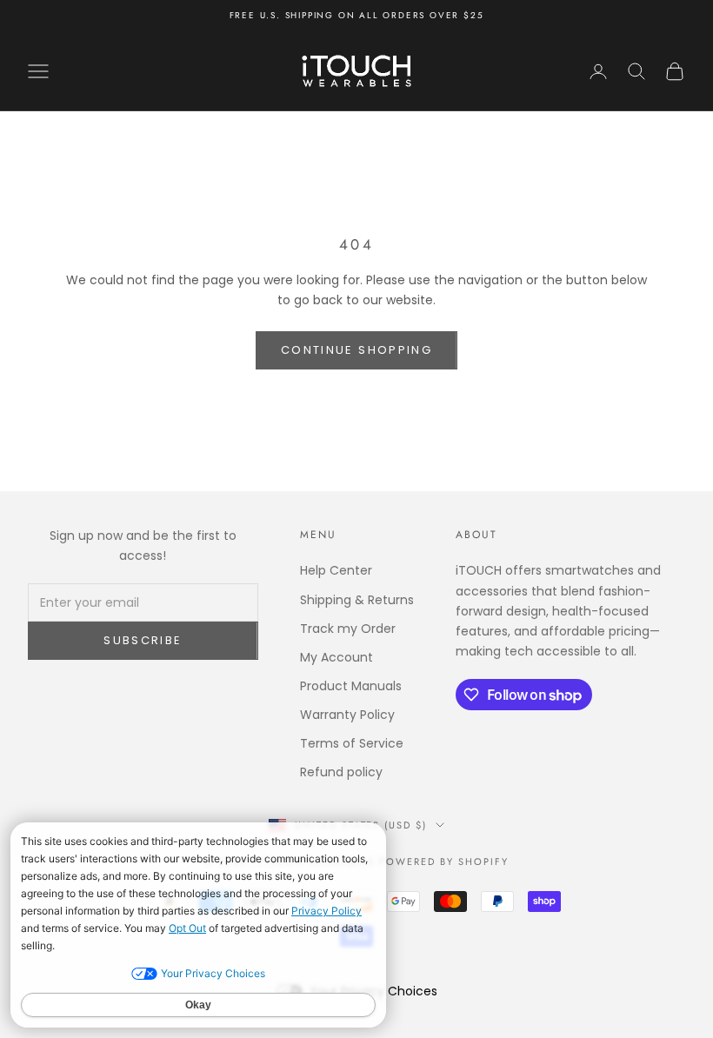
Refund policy (341, 772)
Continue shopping (356, 350)
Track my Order (348, 628)
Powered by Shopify (444, 861)
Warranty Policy (347, 714)
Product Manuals (351, 686)
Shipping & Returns (357, 600)
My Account (336, 657)
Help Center (336, 570)
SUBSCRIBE (142, 640)
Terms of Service (351, 743)
